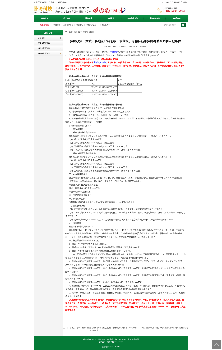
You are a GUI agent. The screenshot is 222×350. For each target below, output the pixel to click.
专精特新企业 (91, 25)
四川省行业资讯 (43, 53)
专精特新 (114, 52)
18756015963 (104, 25)
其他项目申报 (154, 18)
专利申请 (110, 18)
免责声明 (109, 339)
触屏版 (185, 2)
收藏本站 (168, 2)
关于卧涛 (66, 18)
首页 (70, 32)
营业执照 (135, 339)
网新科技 (110, 342)
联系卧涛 (177, 18)
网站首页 (44, 18)
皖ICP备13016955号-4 (123, 339)
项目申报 (79, 25)
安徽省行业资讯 (88, 32)
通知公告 (88, 18)
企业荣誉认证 (132, 18)
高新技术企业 (68, 25)
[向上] (216, 344)
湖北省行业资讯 (43, 48)
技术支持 (102, 342)
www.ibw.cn (118, 342)
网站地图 (177, 2)
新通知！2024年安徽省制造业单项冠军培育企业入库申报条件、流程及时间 (160, 328)
